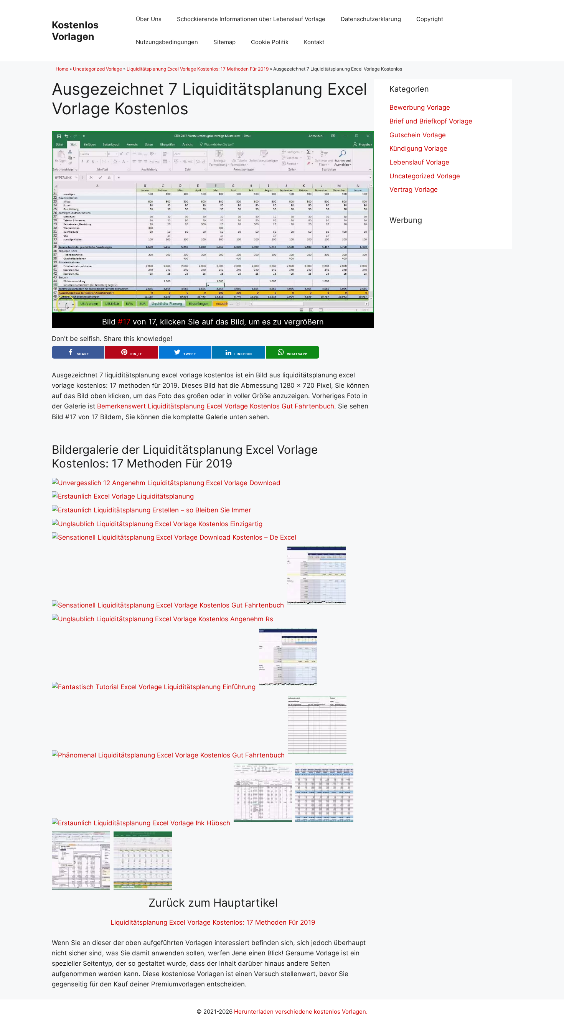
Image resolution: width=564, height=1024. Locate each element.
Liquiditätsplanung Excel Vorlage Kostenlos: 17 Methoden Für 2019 (198, 69)
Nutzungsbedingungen (167, 42)
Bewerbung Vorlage (419, 107)
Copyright (429, 19)
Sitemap (224, 42)
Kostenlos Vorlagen (75, 30)
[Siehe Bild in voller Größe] (213, 310)
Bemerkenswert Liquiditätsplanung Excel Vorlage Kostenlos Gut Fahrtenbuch (215, 406)
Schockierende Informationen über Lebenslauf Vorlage (251, 19)
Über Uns (149, 19)
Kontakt (314, 42)
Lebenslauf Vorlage (419, 162)
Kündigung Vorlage (418, 148)
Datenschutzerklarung (371, 19)
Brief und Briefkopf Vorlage (430, 121)
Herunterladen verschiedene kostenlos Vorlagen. (301, 1011)
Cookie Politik (270, 42)
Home (62, 69)
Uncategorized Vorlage (97, 69)
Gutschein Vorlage (417, 135)
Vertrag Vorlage (413, 189)
